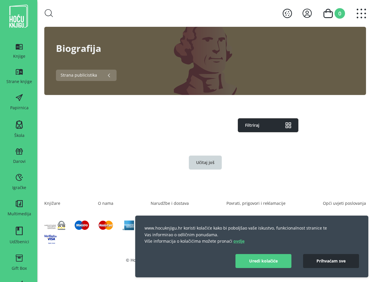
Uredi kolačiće (263, 261)
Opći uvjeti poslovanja (344, 203)
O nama (105, 203)
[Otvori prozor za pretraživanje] (49, 13)
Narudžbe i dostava (170, 203)
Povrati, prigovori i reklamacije (256, 203)
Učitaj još (205, 162)
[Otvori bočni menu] (361, 13)
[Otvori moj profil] (307, 13)
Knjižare (52, 203)
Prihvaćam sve (331, 261)
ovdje (238, 241)
